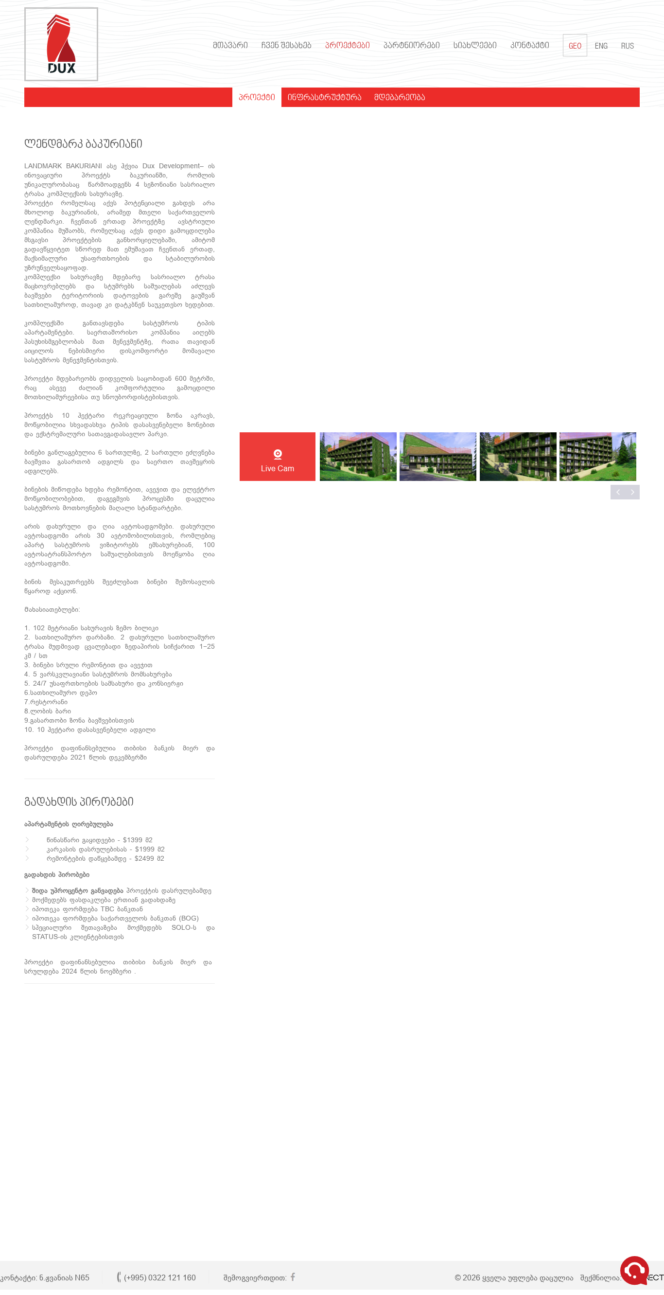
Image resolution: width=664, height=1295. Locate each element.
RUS (627, 47)
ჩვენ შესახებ (287, 46)
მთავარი (230, 46)
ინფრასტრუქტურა (325, 98)
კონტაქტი (529, 46)
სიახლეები (475, 46)
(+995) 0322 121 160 (160, 1278)
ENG (601, 47)
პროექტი (257, 98)
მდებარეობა (399, 98)
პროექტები (347, 46)
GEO (575, 47)
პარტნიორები (412, 46)
